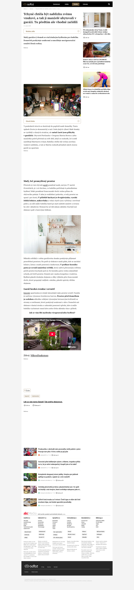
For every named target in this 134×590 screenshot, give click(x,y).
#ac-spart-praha (57, 532)
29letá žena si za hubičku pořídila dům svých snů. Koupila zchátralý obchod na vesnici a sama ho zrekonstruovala (96, 91)
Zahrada (85, 4)
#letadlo (84, 537)
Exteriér (27, 293)
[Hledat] (109, 4)
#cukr (69, 537)
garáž (45, 185)
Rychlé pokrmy (71, 527)
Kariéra (49, 567)
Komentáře (41, 522)
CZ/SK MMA (99, 522)
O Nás (42, 567)
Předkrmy (69, 524)
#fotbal (55, 534)
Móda (82, 525)
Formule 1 (55, 522)
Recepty (69, 525)
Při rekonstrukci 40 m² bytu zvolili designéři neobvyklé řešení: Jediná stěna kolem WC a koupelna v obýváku (96, 32)
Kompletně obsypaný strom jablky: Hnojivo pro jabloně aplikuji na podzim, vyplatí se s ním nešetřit (58, 475)
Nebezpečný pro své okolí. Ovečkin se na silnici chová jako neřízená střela (59, 543)
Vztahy (83, 527)
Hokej (54, 525)
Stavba (76, 4)
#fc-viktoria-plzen (57, 537)
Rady (25, 525)
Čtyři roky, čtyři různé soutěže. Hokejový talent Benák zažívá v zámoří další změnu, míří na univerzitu (59, 550)
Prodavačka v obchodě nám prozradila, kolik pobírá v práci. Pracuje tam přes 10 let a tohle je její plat (59, 450)
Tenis (54, 528)
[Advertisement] (52, 62)
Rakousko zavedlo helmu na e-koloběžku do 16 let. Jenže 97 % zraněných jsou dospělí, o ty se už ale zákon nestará (30, 555)
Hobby (67, 4)
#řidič (26, 537)
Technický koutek (28, 527)
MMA (54, 527)
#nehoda (27, 534)
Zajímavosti (27, 528)
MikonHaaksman (39, 355)
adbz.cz (25, 9)
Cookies (26, 572)
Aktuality (26, 520)
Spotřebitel (41, 525)
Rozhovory (40, 524)
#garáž (27, 396)
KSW (97, 527)
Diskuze (37, 405)
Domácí (40, 520)
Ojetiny (25, 524)
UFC (97, 525)
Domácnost (56, 4)
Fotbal (54, 524)
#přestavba (35, 396)
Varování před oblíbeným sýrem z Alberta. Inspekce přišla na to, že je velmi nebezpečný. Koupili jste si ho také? (59, 463)
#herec (84, 531)
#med (69, 531)
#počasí (84, 534)
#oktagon (99, 534)
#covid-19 (41, 537)
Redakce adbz (30, 31)
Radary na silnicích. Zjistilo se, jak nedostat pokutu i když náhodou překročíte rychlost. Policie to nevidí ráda (44, 544)
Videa (97, 524)
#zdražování (42, 531)
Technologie (41, 527)
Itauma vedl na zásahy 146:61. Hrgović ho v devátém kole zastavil (101, 543)
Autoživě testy (27, 522)
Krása (82, 522)
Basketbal (55, 520)
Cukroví (69, 520)
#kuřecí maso (71, 534)
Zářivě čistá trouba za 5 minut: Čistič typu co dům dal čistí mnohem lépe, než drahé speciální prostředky (59, 501)
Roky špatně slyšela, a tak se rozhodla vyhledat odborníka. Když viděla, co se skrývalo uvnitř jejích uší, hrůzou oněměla (87, 544)
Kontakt (56, 567)
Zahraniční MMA (100, 520)
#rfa (98, 537)
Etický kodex (35, 572)
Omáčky (69, 522)
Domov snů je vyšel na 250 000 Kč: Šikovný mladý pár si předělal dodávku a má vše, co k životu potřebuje (96, 62)
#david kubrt (28, 532)
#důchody (41, 534)
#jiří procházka (100, 531)
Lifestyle (83, 524)
